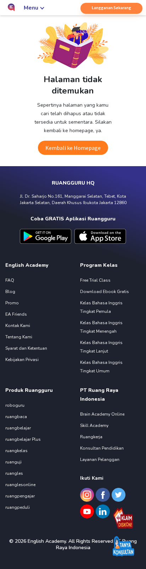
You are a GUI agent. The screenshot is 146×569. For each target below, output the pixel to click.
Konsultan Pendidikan (102, 448)
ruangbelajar (18, 428)
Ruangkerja (91, 437)
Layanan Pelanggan (99, 459)
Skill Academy (94, 425)
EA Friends (16, 314)
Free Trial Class (95, 280)
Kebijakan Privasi (22, 359)
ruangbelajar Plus (23, 439)
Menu (31, 8)
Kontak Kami (17, 325)
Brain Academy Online (102, 414)
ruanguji (13, 462)
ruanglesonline (20, 485)
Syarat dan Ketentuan (26, 348)
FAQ (9, 280)
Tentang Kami (18, 337)
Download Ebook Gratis (104, 291)
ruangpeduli (17, 507)
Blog (10, 291)
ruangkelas (16, 450)
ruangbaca (16, 416)
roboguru (14, 405)
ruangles (14, 473)
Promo (12, 303)
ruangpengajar (20, 496)
